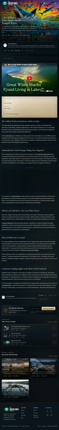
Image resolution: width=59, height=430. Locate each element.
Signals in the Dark (16, 340)
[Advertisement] (29, 180)
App (35, 3)
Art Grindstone (12, 43)
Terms (39, 426)
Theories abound (7, 223)
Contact (35, 413)
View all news (52, 356)
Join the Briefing (48, 308)
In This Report (8, 58)
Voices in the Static (16, 333)
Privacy (44, 426)
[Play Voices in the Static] (54, 335)
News (30, 3)
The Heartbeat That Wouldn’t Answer (20, 326)
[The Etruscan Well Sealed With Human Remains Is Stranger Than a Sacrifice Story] (43, 368)
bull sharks (9, 136)
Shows (25, 3)
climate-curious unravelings (29, 250)
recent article (16, 196)
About (35, 410)
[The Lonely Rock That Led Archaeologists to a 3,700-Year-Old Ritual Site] (15, 368)
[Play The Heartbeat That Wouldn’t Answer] (54, 328)
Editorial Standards (36, 416)
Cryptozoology (10, 12)
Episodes (23, 415)
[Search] (45, 3)
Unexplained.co (6, 285)
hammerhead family (43, 154)
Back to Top (43, 299)
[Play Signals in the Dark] (54, 342)
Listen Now (52, 3)
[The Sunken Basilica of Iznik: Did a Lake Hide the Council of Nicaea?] (15, 389)
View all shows (52, 322)
